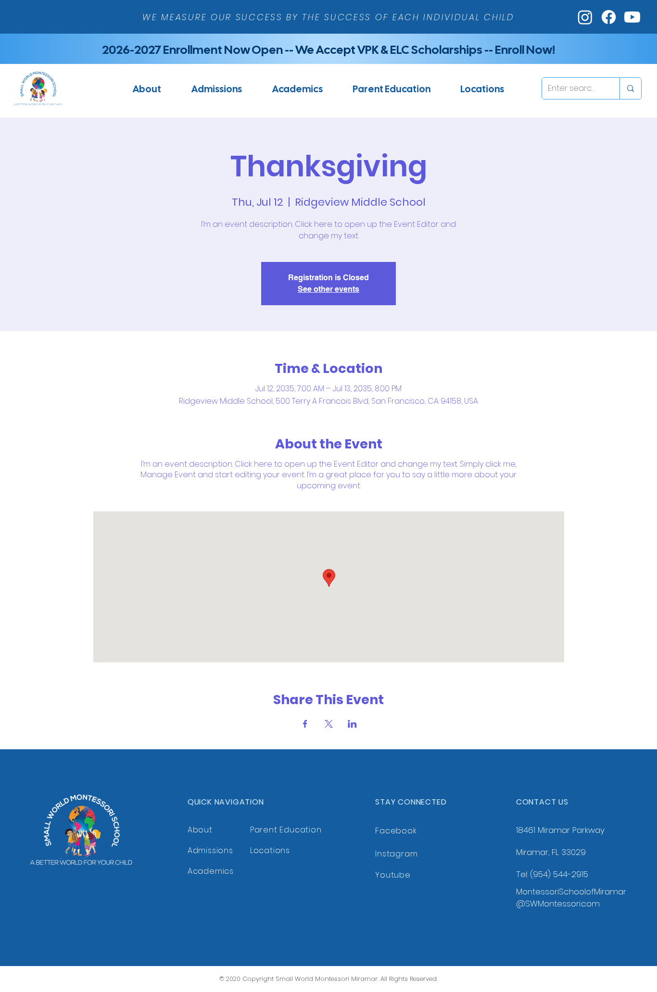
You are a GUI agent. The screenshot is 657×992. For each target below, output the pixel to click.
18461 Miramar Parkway (560, 830)
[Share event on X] (328, 724)
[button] (216, 88)
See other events (328, 289)
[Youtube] (632, 17)
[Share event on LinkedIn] (352, 724)
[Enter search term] (630, 88)
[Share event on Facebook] (305, 724)
